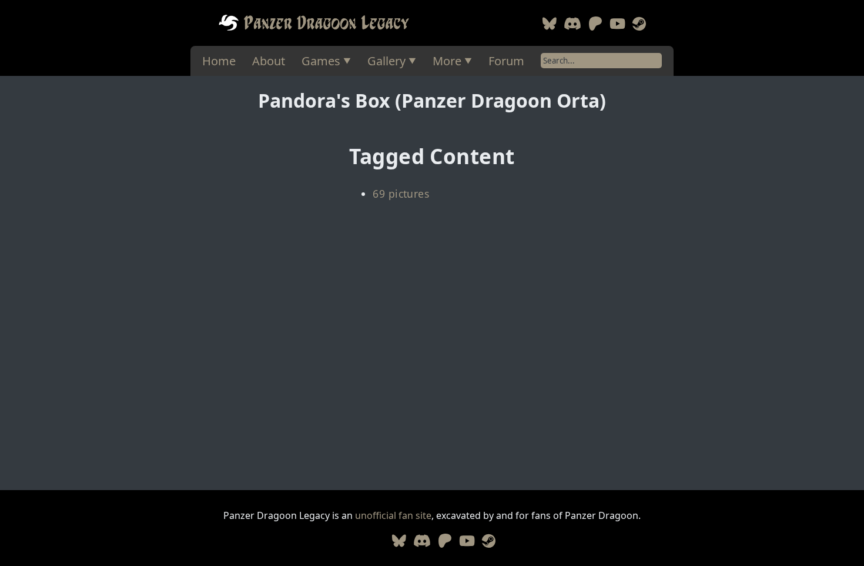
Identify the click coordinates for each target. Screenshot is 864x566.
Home (219, 61)
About (268, 61)
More (447, 61)
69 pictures (401, 194)
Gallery (386, 61)
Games (321, 61)
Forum (506, 61)
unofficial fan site (393, 515)
